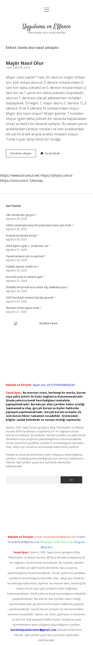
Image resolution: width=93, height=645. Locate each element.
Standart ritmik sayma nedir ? (23, 308)
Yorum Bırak (52, 153)
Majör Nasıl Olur (25, 63)
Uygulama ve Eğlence (46, 26)
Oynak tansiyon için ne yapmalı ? (25, 256)
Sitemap (36, 180)
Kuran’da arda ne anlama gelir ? (25, 277)
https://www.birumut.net (20, 175)
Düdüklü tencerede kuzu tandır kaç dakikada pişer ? (37, 287)
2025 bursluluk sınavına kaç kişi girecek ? (30, 297)
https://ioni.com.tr (14, 180)
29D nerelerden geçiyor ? (21, 215)
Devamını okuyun (23, 154)
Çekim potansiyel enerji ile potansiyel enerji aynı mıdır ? (39, 225)
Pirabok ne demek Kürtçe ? (22, 235)
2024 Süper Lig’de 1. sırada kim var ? (28, 246)
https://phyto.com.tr (56, 175)
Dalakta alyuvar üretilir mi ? (22, 266)
